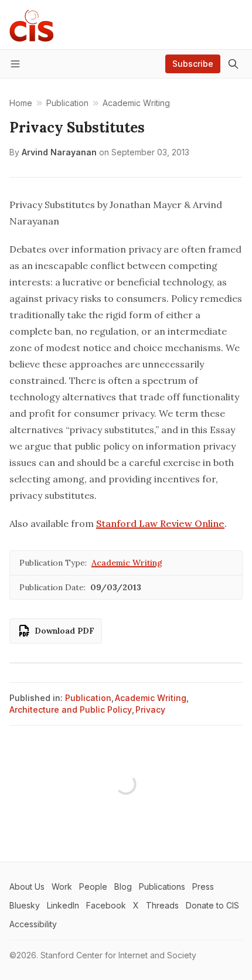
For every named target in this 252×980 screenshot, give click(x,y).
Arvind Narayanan (59, 152)
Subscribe (192, 64)
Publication (88, 698)
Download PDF (64, 630)
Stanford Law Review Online (160, 523)
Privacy (150, 709)
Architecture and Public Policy (70, 709)
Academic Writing (126, 562)
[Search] (233, 64)
